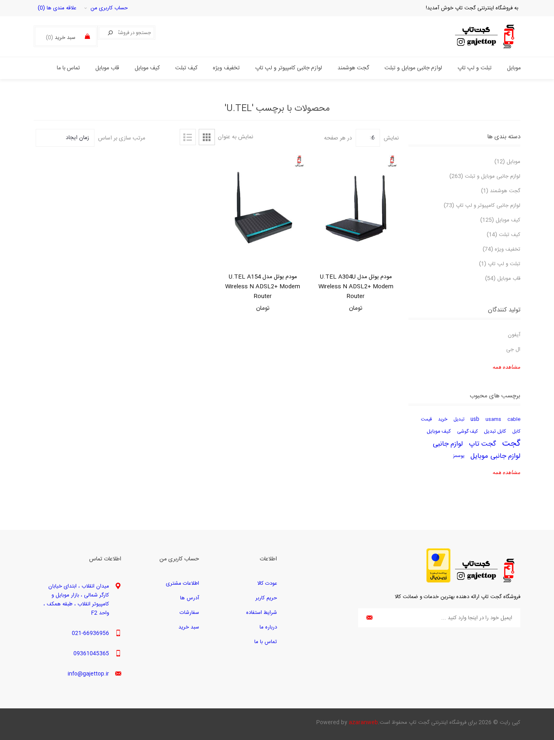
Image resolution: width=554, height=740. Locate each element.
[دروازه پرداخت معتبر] (438, 581)
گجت (511, 444)
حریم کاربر (266, 598)
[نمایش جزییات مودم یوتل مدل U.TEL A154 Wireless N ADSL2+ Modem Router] (263, 208)
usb (474, 419)
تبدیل (458, 419)
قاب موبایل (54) (502, 278)
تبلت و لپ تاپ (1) (499, 264)
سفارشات (189, 612)
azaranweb (363, 722)
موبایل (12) (507, 161)
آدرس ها (189, 598)
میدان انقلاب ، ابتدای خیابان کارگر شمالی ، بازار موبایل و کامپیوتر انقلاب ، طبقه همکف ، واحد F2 (76, 600)
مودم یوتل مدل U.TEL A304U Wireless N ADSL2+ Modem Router (355, 286)
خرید (442, 419)
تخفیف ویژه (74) (501, 249)
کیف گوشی (467, 431)
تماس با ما (265, 641)
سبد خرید (188, 627)
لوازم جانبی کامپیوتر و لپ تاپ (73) (482, 205)
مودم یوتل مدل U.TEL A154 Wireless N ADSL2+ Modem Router (262, 286)
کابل (516, 431)
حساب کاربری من (109, 8)
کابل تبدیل (495, 431)
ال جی (513, 349)
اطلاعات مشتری (182, 583)
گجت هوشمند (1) (500, 191)
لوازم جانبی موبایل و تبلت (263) (484, 176)
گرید (207, 137)
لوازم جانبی (448, 444)
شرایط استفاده (261, 612)
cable (513, 419)
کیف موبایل (439, 431)
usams (493, 419)
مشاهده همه (506, 367)
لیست (188, 137)
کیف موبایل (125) (500, 220)
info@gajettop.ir (88, 673)
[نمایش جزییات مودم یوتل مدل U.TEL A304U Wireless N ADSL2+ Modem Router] (356, 208)
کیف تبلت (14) (503, 234)
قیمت (426, 419)
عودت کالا (267, 583)
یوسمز (458, 456)
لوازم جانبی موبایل (495, 456)
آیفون (514, 334)
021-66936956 (90, 633)
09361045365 (91, 653)
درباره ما (268, 627)
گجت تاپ (482, 444)
